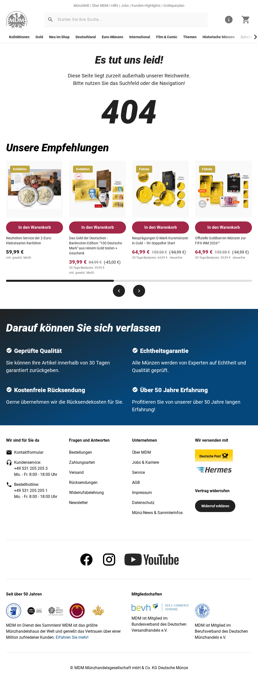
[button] (50, 20)
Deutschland (86, 37)
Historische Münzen (219, 37)
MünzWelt (81, 6)
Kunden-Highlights (146, 6)
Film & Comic (166, 37)
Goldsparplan (173, 6)
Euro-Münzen (112, 37)
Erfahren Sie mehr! (72, 637)
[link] (16, 19)
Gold (39, 37)
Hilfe (114, 6)
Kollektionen (19, 37)
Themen (190, 37)
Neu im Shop (59, 37)
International (139, 37)
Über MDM (100, 6)
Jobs (125, 6)
